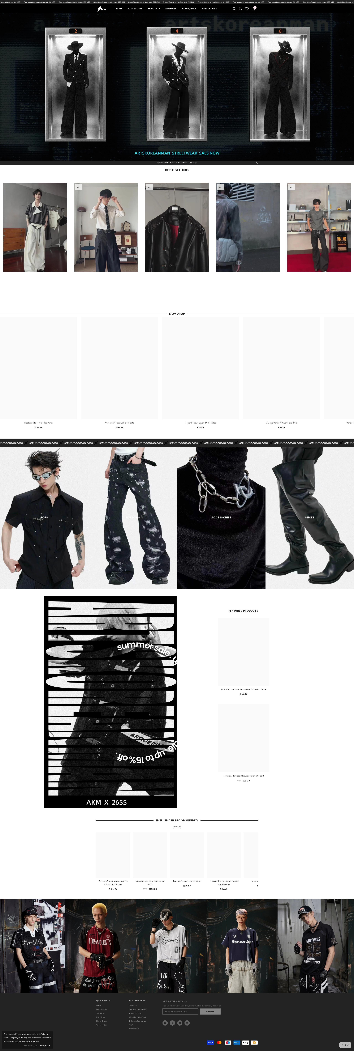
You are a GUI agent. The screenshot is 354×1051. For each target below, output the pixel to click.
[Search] (234, 8)
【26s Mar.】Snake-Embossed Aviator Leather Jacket (243, 689)
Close (257, 163)
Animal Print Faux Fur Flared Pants (119, 423)
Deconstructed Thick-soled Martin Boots (150, 882)
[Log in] (240, 8)
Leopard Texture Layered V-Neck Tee (200, 423)
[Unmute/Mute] (62, 275)
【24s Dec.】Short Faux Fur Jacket (186, 881)
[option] (35, 238)
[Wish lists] (247, 9)
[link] (54, 946)
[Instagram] (165, 1020)
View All (177, 826)
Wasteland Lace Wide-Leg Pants (38, 423)
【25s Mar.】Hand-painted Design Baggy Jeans (224, 882)
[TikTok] (179, 1020)
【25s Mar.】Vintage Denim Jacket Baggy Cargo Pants (113, 882)
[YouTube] (187, 1020)
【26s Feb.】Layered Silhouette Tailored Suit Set (243, 776)
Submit (210, 1009)
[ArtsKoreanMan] (177, 87)
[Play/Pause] (7, 275)
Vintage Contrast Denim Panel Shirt (281, 423)
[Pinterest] (172, 1020)
